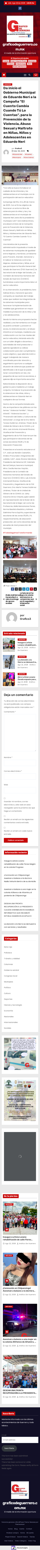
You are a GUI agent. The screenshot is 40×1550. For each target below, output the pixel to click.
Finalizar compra (12, 1533)
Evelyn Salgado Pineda (19, 61)
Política (8, 1358)
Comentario (10, 712)
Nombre (8, 757)
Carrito (21, 1529)
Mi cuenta (30, 1533)
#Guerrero (28, 154)
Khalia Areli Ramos (19, 67)
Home (10, 1529)
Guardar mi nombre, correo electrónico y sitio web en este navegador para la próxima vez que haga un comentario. (19, 806)
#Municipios (16, 157)
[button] (30, 74)
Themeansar (20, 1524)
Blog (16, 1529)
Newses (32, 1522)
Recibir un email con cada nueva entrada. (18, 832)
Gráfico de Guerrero (27, 1243)
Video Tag (32, 1541)
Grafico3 (18, 148)
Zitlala (29, 64)
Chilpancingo (20, 64)
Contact (29, 1529)
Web (6, 784)
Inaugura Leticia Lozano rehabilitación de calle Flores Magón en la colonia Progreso (20, 864)
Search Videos (22, 1537)
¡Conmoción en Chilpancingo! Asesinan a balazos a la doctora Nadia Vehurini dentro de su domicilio (20, 878)
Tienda (32, 1537)
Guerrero (6, 61)
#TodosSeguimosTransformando (17, 532)
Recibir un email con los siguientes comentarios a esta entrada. (18, 821)
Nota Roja (9, 1255)
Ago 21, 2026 (23, 682)
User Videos (8, 1541)
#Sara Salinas (29, 157)
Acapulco (10, 64)
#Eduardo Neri (17, 154)
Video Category (20, 1541)
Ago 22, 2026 (23, 647)
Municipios (32, 61)
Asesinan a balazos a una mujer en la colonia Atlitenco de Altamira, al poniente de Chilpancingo (20, 892)
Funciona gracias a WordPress (13, 1522)
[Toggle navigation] (25, 75)
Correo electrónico (13, 771)
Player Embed (10, 1537)
